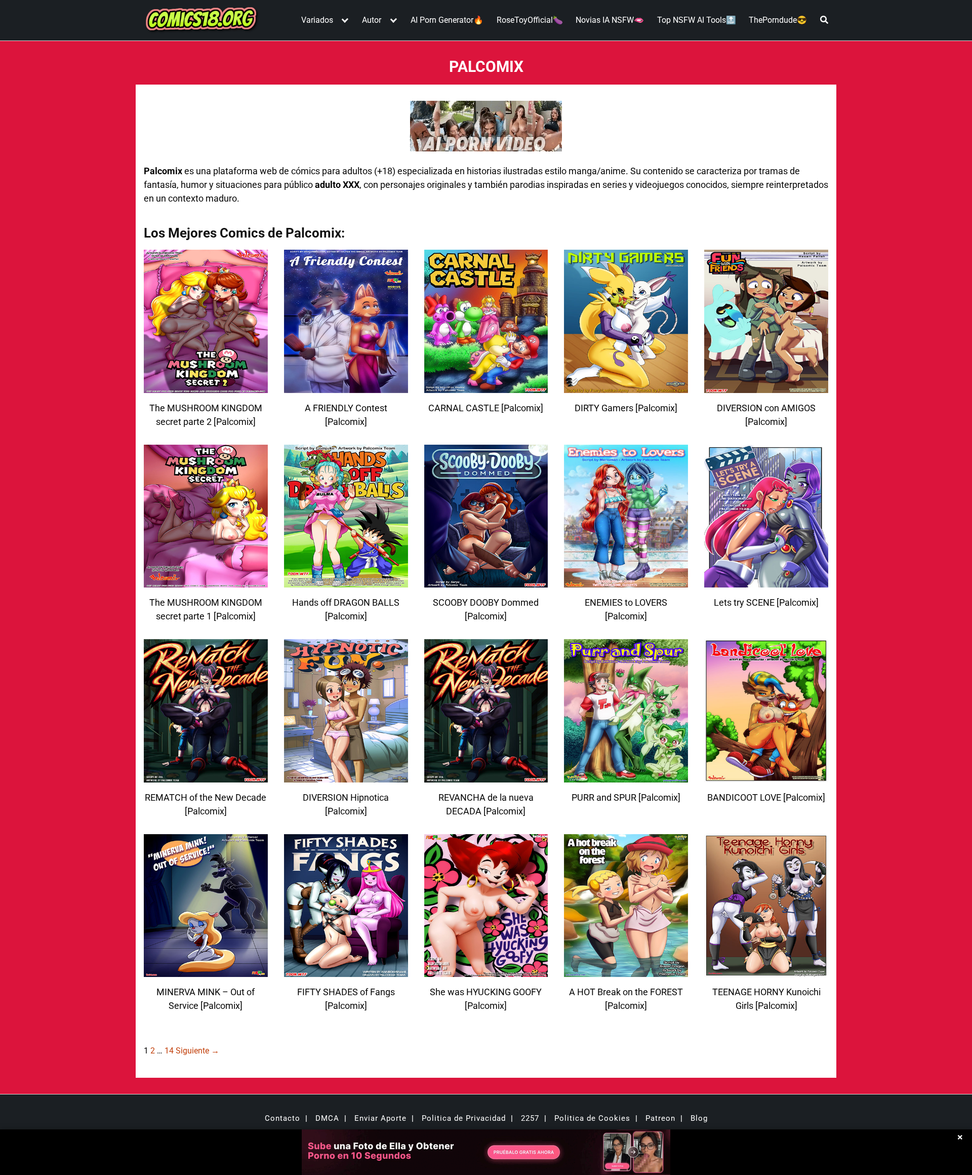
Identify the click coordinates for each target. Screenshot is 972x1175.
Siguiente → (197, 1050)
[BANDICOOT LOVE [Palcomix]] (766, 776)
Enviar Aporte (380, 1118)
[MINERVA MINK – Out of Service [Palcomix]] (206, 970)
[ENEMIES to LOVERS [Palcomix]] (626, 581)
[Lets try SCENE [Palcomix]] (766, 581)
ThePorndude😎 (778, 20)
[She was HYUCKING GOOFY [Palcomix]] (486, 970)
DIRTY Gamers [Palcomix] (626, 408)
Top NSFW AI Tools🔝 (696, 20)
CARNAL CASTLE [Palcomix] (485, 408)
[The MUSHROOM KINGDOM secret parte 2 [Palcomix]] (206, 386)
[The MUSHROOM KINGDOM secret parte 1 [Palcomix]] (206, 581)
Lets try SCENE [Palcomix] (766, 602)
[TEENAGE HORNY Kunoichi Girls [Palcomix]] (766, 970)
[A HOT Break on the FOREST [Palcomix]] (626, 970)
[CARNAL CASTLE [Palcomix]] (486, 386)
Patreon (660, 1118)
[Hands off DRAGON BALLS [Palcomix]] (346, 581)
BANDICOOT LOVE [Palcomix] (766, 797)
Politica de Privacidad (464, 1118)
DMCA (327, 1118)
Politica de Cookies (592, 1118)
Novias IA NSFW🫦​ (610, 20)
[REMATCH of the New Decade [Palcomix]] (206, 776)
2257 (530, 1118)
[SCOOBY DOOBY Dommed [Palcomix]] (486, 581)
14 (169, 1050)
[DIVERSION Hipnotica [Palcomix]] (346, 776)
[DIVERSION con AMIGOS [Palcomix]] (766, 386)
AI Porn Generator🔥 (447, 20)
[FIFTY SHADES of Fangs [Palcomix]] (346, 970)
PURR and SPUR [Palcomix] (626, 797)
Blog (699, 1118)
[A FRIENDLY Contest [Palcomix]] (346, 386)
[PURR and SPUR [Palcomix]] (626, 776)
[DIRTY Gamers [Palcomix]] (626, 386)
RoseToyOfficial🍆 (530, 20)
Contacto (282, 1118)
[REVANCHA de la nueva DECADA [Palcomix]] (486, 776)
